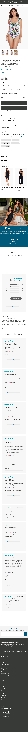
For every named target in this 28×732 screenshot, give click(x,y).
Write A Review (16, 298)
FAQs (2, 693)
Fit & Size (3, 152)
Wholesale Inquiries (5, 700)
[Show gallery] (14, 28)
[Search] (4, 5)
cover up (20, 136)
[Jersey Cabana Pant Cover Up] (21, 177)
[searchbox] (8, 334)
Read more (18, 452)
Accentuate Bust (6, 140)
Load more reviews (14, 616)
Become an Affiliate (5, 673)
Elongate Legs (5, 143)
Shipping (3, 688)
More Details (4, 160)
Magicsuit (3, 58)
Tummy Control (5, 146)
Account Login (4, 697)
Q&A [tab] (9, 261)
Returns (2, 691)
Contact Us (3, 695)
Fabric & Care (4, 156)
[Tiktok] (7, 656)
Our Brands (3, 678)
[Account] (21, 5)
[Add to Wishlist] (12, 169)
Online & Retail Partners (6, 676)
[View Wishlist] (24, 5)
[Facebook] (1, 656)
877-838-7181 (13, 726)
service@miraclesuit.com (5, 726)
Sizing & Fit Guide (5, 669)
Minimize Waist (15, 143)
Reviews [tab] (4, 261)
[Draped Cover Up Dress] (7, 177)
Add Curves (15, 140)
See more (7, 430)
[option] (14, 28)
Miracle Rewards (11, 1)
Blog (2, 671)
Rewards (3, 666)
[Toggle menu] (1, 5)
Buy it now (14, 108)
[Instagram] (3, 656)
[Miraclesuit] (14, 5)
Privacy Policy (20, 726)
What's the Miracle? (5, 664)
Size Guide (3, 72)
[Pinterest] (5, 656)
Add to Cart (14, 103)
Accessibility (3, 680)
